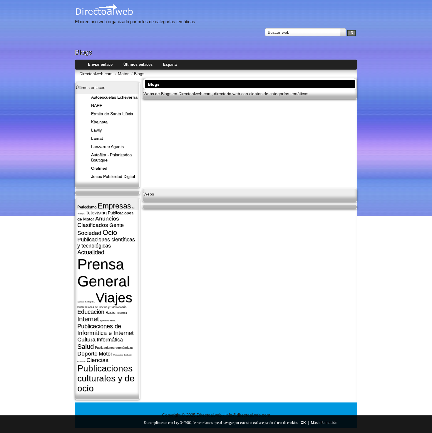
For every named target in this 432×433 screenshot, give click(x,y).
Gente (116, 225)
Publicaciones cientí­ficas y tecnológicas (106, 243)
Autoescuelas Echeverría (114, 97)
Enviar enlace (100, 64)
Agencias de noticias (107, 320)
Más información (324, 423)
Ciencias (97, 360)
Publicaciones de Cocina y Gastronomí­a (101, 307)
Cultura (86, 339)
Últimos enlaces (138, 64)
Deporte (87, 354)
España (170, 64)
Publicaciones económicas (114, 347)
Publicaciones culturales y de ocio (106, 378)
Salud (85, 346)
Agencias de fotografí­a (85, 302)
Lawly (96, 130)
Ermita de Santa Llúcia (112, 114)
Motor (105, 354)
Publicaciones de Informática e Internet (105, 329)
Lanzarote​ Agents (107, 146)
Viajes (114, 297)
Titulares (121, 312)
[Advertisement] (250, 143)
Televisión (96, 212)
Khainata (99, 122)
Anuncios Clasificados (98, 221)
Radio (110, 312)
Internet (88, 319)
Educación (90, 312)
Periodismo (86, 207)
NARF (96, 105)
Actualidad (90, 252)
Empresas (114, 206)
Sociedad (89, 233)
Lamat (97, 138)
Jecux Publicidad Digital (113, 176)
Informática (110, 340)
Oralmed (99, 168)
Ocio (110, 232)
